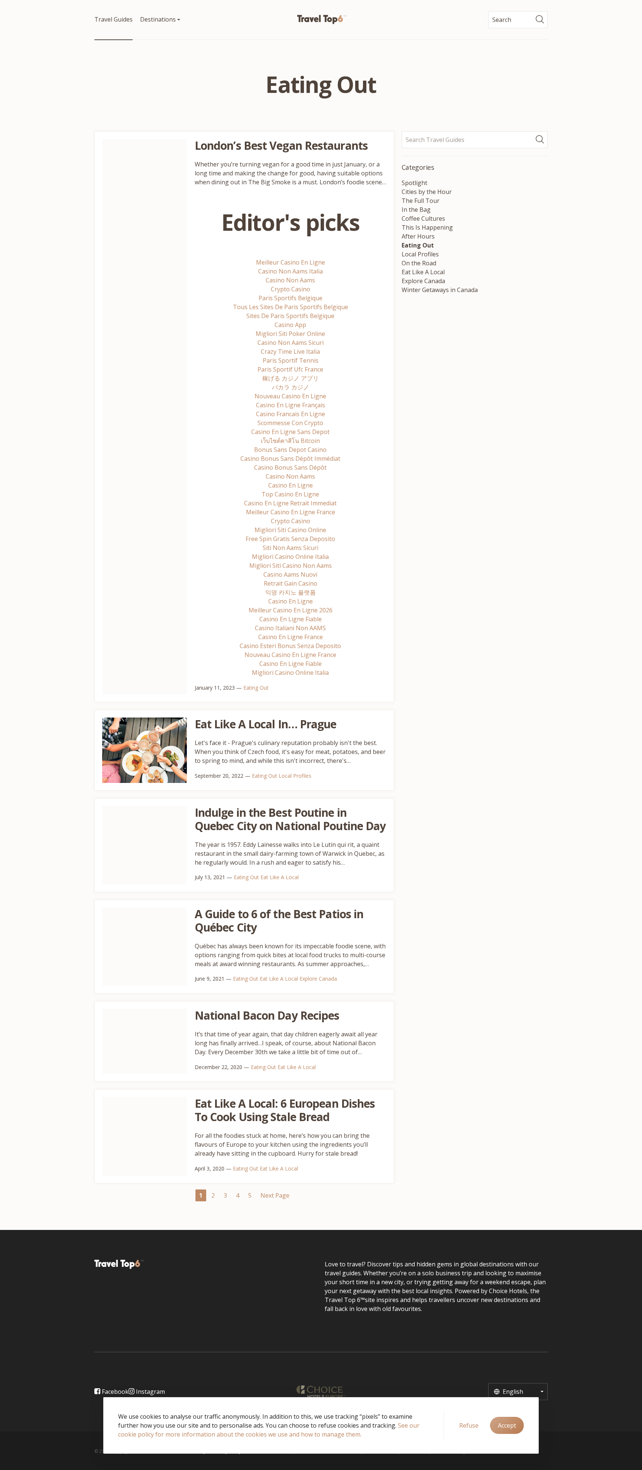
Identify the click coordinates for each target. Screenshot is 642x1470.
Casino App (290, 325)
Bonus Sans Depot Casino (290, 450)
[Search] (542, 20)
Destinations (158, 19)
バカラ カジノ (290, 387)
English (512, 1392)
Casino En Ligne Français (290, 405)
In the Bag (416, 209)
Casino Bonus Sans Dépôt (290, 467)
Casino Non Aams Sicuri (290, 343)
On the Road (419, 263)
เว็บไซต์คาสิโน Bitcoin (290, 441)
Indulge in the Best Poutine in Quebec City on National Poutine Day (290, 819)
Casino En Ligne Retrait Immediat (290, 503)
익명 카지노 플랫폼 (290, 592)
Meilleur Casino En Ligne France (290, 512)
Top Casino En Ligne (290, 494)
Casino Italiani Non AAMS (290, 628)
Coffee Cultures (423, 218)
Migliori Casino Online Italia (290, 557)
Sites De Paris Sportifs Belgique (290, 316)
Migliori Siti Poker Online (290, 334)
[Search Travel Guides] (542, 139)
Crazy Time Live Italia (290, 351)
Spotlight (414, 183)
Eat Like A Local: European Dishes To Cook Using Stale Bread (285, 1110)
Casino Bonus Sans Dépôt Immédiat (290, 458)
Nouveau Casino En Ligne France (290, 655)
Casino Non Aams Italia (290, 271)
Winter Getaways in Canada (440, 290)
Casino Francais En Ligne (290, 414)
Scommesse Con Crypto (290, 423)
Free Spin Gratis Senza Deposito (290, 539)
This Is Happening (427, 227)
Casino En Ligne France (290, 637)
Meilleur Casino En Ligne (290, 262)
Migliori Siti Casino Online (290, 530)
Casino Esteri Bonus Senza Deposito (290, 646)
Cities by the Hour (427, 192)
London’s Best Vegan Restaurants (281, 145)
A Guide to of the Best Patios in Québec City (279, 920)
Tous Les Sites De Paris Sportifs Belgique (290, 307)
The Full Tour (421, 201)
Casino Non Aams (290, 280)
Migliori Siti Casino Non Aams (290, 565)
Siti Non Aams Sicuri (290, 548)
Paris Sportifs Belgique (290, 298)
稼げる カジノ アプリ (290, 378)
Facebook (114, 1392)
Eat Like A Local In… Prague (266, 724)
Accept (507, 1425)
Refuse (469, 1425)
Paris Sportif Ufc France (290, 369)
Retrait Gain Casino (290, 583)
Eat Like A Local (279, 877)
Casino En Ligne (290, 485)
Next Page (274, 1195)
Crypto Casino (290, 289)
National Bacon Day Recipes (267, 1015)
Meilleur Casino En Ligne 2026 (291, 610)
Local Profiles (295, 775)
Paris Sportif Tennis (290, 360)
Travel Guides (113, 19)
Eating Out (256, 687)
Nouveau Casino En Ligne (290, 396)
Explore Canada (318, 978)
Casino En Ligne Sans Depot (290, 432)
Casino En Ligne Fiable (290, 619)
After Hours (418, 236)
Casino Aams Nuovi (290, 574)
